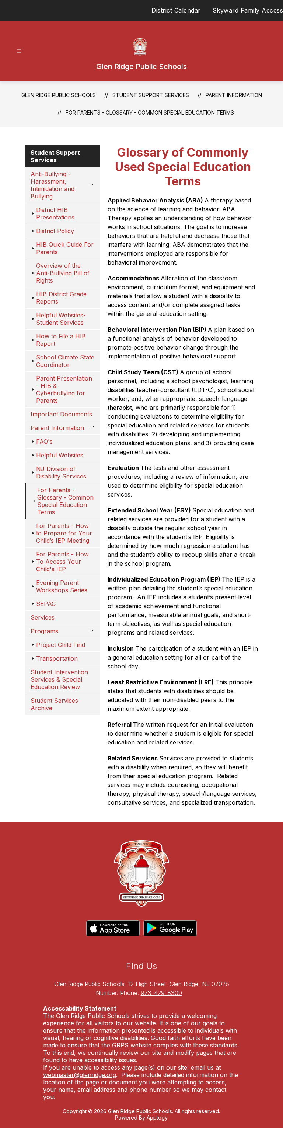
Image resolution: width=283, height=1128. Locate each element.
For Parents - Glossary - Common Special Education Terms (150, 112)
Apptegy (157, 1117)
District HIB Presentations (55, 213)
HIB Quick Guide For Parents (65, 248)
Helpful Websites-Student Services (61, 318)
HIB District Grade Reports (61, 297)
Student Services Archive (54, 704)
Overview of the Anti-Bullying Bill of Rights (63, 273)
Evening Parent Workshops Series (61, 586)
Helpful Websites (59, 455)
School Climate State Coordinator (65, 361)
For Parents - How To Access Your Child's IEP (62, 562)
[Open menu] (19, 51)
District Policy (55, 231)
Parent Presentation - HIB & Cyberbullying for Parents (64, 389)
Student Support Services (150, 95)
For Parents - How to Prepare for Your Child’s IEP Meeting (64, 533)
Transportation (57, 658)
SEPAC (46, 603)
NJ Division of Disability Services (61, 472)
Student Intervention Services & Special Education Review (59, 679)
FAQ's (44, 441)
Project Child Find (60, 644)
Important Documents (61, 414)
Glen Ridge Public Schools (58, 95)
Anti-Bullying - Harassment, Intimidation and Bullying (52, 185)
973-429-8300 (161, 992)
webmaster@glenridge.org (79, 1074)
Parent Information (234, 95)
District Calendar (176, 10)
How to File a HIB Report (61, 340)
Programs (44, 631)
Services (43, 617)
